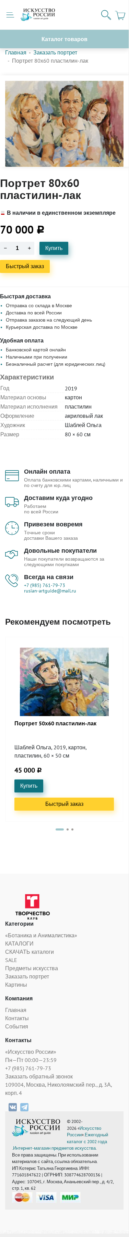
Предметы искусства (31, 968)
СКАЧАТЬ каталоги (29, 951)
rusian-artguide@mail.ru (50, 591)
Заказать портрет (55, 52)
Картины (16, 984)
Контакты (17, 1018)
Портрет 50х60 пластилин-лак (55, 723)
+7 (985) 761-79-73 (44, 585)
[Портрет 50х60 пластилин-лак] (64, 682)
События (16, 1026)
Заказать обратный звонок (39, 1076)
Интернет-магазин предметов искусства (54, 1148)
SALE (11, 960)
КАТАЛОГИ (19, 943)
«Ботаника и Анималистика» (41, 935)
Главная (15, 52)
